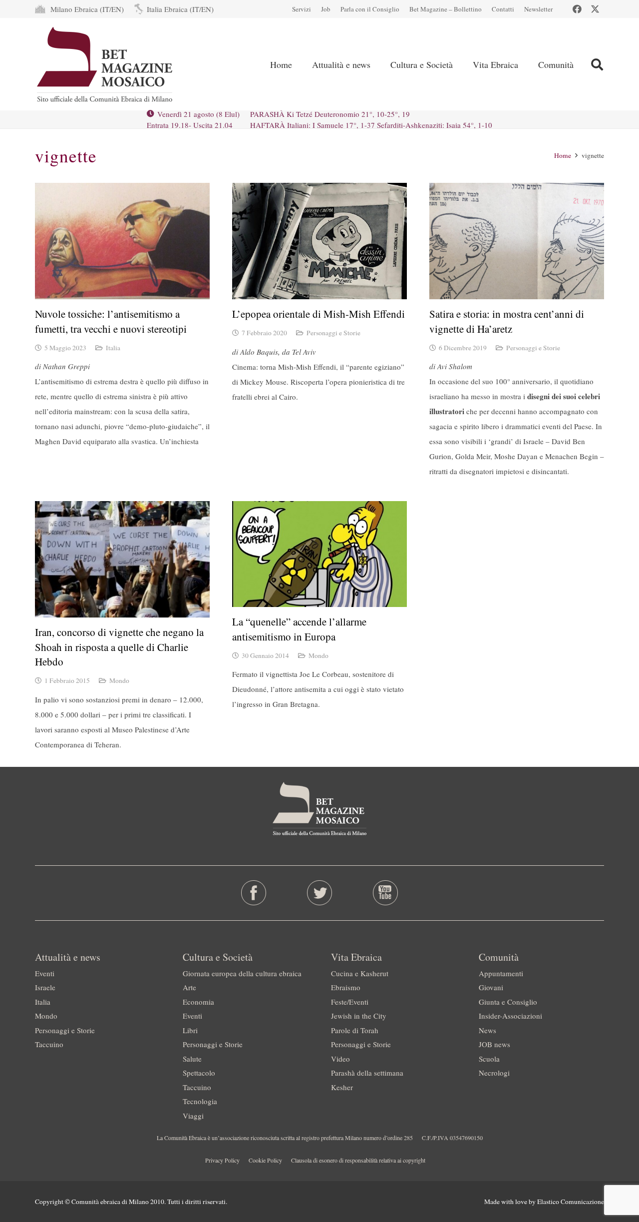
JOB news (494, 1044)
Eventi (44, 973)
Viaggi (193, 1116)
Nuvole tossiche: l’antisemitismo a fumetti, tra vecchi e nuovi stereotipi (111, 321)
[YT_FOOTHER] (385, 892)
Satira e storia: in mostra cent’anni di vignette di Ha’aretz (506, 321)
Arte (189, 987)
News (487, 1030)
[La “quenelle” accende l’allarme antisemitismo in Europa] (319, 554)
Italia (113, 347)
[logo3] (105, 64)
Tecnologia (200, 1101)
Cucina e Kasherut (359, 973)
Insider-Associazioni (510, 1016)
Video (340, 1059)
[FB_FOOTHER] (254, 892)
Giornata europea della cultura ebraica (242, 973)
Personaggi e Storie (333, 332)
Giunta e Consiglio (508, 1002)
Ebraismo (345, 987)
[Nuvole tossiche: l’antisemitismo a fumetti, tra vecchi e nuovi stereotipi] (122, 241)
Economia (198, 1002)
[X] (595, 9)
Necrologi (494, 1073)
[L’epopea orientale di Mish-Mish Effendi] (319, 241)
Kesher (342, 1087)
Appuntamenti (501, 973)
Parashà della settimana (367, 1073)
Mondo (119, 680)
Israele (45, 987)
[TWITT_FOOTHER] (319, 892)
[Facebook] (577, 9)
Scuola (489, 1059)
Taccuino (49, 1044)
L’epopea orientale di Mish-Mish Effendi (318, 314)
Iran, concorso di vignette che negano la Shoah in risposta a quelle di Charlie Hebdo (119, 646)
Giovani (491, 987)
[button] (597, 64)
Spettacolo (199, 1073)
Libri (190, 1030)
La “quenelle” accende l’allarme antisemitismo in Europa (299, 628)
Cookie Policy (265, 1160)
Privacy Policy (222, 1160)
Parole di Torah (354, 1030)
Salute (192, 1059)
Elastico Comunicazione (570, 1201)
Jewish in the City (358, 1016)
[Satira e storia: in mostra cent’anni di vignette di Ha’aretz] (516, 241)
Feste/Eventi (349, 1002)
